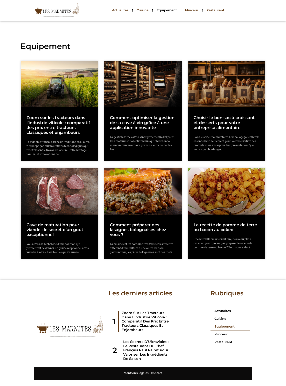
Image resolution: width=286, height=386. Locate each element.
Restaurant (215, 10)
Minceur (191, 10)
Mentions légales (136, 373)
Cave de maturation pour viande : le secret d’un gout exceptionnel (54, 229)
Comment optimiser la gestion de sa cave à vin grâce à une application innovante (142, 122)
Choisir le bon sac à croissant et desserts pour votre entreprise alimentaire (224, 122)
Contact (156, 373)
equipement (167, 10)
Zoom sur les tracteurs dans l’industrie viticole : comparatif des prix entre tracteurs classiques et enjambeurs (58, 125)
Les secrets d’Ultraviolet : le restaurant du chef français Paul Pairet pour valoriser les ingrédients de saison (145, 350)
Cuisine (142, 10)
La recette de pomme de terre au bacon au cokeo (225, 227)
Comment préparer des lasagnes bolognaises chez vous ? (138, 229)
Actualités (120, 10)
